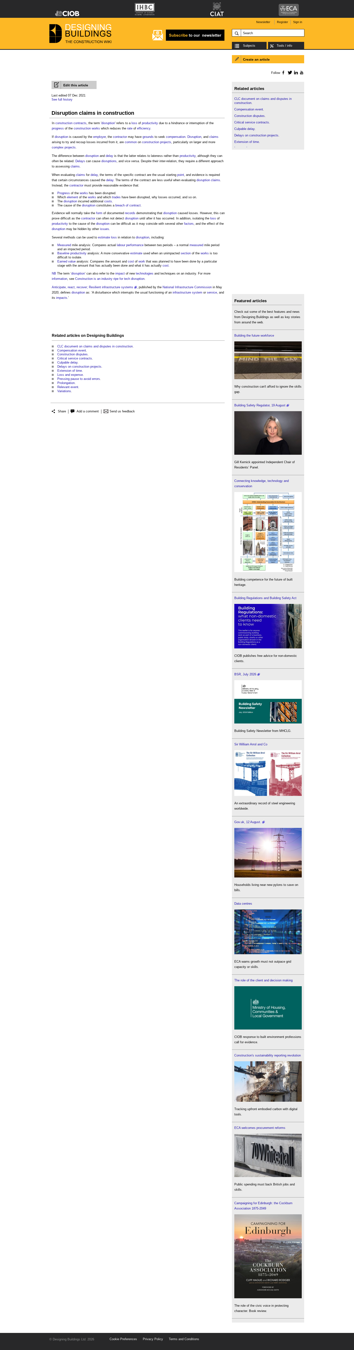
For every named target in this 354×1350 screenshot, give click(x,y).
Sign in (297, 22)
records (130, 213)
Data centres (243, 903)
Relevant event (67, 387)
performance (135, 245)
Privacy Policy (153, 1339)
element (72, 197)
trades (116, 197)
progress (58, 128)
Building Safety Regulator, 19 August (259, 405)
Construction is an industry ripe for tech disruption (109, 279)
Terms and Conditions (184, 1339)
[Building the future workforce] (268, 378)
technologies (144, 273)
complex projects (64, 147)
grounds (148, 137)
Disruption (194, 137)
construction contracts (70, 123)
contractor (120, 137)
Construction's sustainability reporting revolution (267, 1055)
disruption (108, 123)
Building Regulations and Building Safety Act (265, 598)
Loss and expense (70, 375)
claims (213, 137)
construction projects (156, 142)
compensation (175, 137)
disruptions (109, 161)
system (197, 292)
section (186, 253)
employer (99, 137)
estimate (104, 237)
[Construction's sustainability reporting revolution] (268, 1100)
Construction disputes (72, 354)
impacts (61, 298)
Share (62, 411)
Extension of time (69, 370)
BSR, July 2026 (245, 674)
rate (129, 128)
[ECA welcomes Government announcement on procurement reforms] (268, 1176)
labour (121, 245)
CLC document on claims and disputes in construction (95, 346)
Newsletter (263, 22)
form (99, 213)
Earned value (66, 261)
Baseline (63, 253)
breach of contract (128, 205)
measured (196, 245)
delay (109, 156)
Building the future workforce (254, 335)
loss (134, 123)
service (212, 292)
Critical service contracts (74, 358)
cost (131, 261)
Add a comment (88, 411)
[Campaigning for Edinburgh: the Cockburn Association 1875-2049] (268, 1297)
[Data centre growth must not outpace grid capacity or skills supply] (268, 953)
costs (108, 201)
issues (104, 229)
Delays (80, 161)
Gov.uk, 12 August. (247, 822)
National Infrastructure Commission (187, 287)
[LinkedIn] (295, 72)
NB (54, 273)
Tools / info (284, 45)
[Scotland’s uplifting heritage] (268, 795)
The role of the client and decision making (263, 980)
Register (282, 22)
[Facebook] (283, 72)
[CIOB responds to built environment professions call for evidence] (268, 1028)
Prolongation (66, 383)
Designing (96, 335)
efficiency (143, 128)
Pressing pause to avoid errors (78, 379)
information (59, 279)
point (180, 175)
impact (120, 273)
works (84, 193)
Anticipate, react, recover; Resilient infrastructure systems (92, 287)
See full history (62, 99)
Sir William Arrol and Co (250, 744)
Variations (64, 391)
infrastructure (182, 292)
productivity (150, 123)
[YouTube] (301, 72)
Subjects (249, 45)
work (141, 261)
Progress (63, 193)
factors (189, 223)
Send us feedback (122, 411)
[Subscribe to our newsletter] (188, 40)
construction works (87, 128)
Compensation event (71, 350)
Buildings (115, 335)
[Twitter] (289, 72)
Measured (64, 245)
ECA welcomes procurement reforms (259, 1128)
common (131, 142)
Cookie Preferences (123, 1339)
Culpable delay (67, 362)
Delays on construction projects (79, 366)
